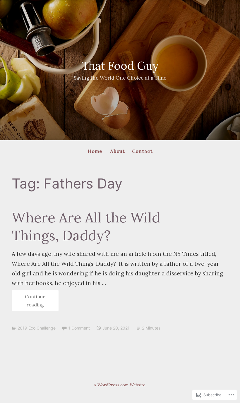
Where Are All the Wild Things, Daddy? (86, 226)
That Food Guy (120, 66)
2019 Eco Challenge (37, 327)
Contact (142, 151)
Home (95, 151)
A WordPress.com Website (119, 384)
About (117, 151)
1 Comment (79, 327)
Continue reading (28, 302)
